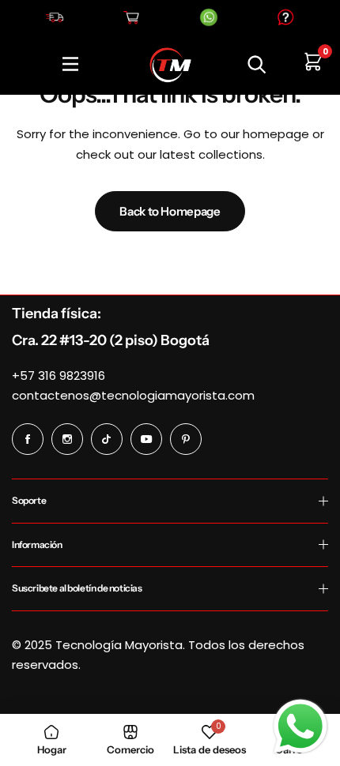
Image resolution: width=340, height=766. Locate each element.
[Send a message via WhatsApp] (300, 726)
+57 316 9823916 (58, 375)
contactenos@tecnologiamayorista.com (133, 395)
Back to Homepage (169, 211)
